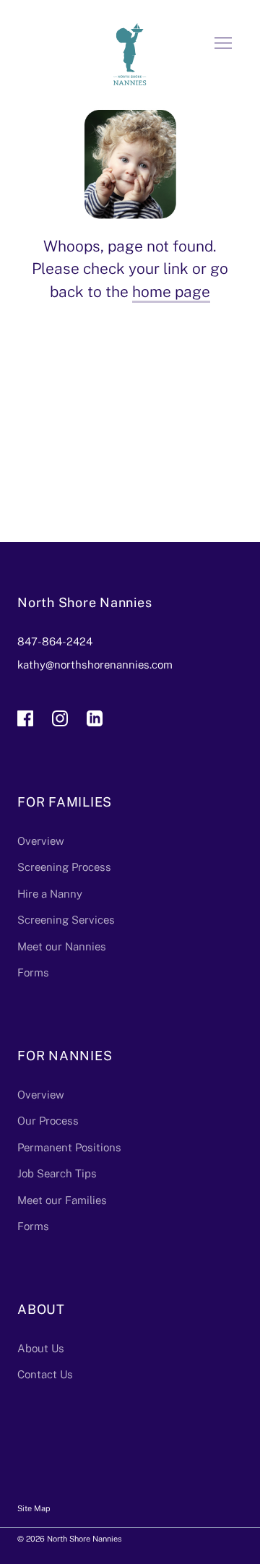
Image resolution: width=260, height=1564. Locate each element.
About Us (40, 1348)
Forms (33, 972)
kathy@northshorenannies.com (95, 664)
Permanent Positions (69, 1147)
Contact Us (45, 1374)
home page (171, 292)
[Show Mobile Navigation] (223, 47)
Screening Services (66, 920)
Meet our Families (62, 1200)
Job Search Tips (57, 1173)
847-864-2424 (54, 641)
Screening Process (64, 867)
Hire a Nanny (49, 894)
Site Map (34, 1508)
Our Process (48, 1120)
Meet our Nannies (61, 946)
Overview (40, 841)
